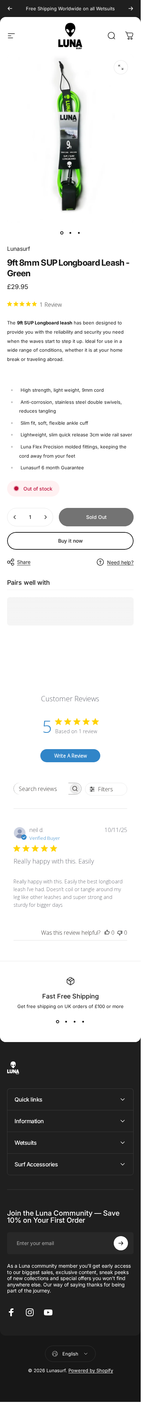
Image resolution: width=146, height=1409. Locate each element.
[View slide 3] (75, 1022)
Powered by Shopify (90, 1370)
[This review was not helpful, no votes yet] (119, 932)
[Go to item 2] (70, 233)
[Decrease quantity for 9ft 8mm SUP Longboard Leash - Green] (14, 517)
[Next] (131, 8)
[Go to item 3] (79, 233)
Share (23, 562)
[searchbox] (41, 788)
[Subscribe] (121, 1243)
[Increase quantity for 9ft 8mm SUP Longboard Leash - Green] (45, 517)
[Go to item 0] (62, 233)
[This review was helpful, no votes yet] (107, 932)
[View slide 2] (66, 1022)
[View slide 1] (58, 1022)
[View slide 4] (83, 1022)
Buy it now (70, 541)
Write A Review (70, 755)
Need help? (120, 562)
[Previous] (10, 8)
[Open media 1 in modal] (121, 67)
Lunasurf (18, 248)
